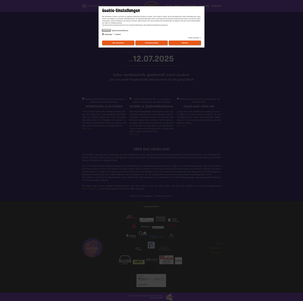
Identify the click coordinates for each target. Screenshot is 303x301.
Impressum (106, 30)
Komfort (118, 34)
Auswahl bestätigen (151, 43)
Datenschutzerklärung (120, 30)
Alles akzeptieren (118, 43)
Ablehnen (185, 43)
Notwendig (108, 34)
